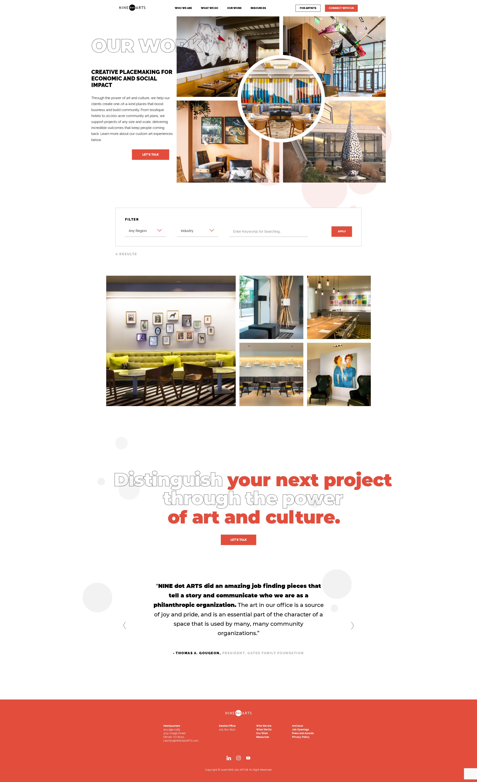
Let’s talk (150, 154)
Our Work (234, 8)
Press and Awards (303, 733)
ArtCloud (297, 725)
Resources (258, 8)
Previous (124, 625)
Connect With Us (341, 8)
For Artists (308, 8)
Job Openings (300, 729)
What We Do (209, 8)
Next (352, 626)
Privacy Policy (300, 736)
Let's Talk (238, 540)
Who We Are (183, 8)
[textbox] (145, 229)
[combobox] (145, 230)
